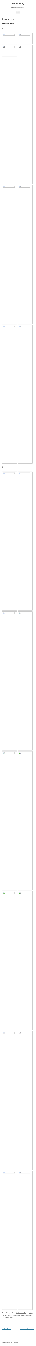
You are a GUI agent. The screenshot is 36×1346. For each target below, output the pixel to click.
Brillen (27, 1315)
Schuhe (7, 1317)
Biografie (22, 1315)
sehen (11, 1317)
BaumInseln (6, 1329)
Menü (18, 12)
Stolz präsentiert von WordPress (10, 1342)
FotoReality (18, 3)
